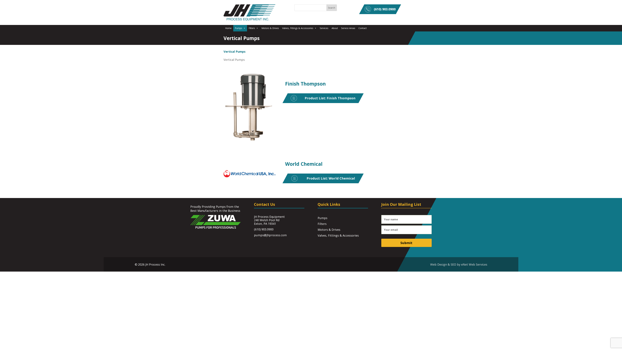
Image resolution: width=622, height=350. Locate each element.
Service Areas (348, 28)
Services (324, 28)
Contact (362, 28)
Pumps (238, 28)
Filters (252, 28)
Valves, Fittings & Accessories (297, 28)
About (335, 28)
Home (228, 28)
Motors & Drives (270, 28)
